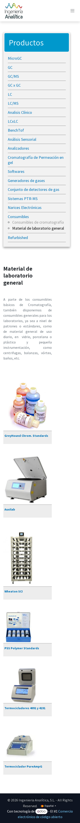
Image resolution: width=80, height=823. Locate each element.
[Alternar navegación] (72, 10)
